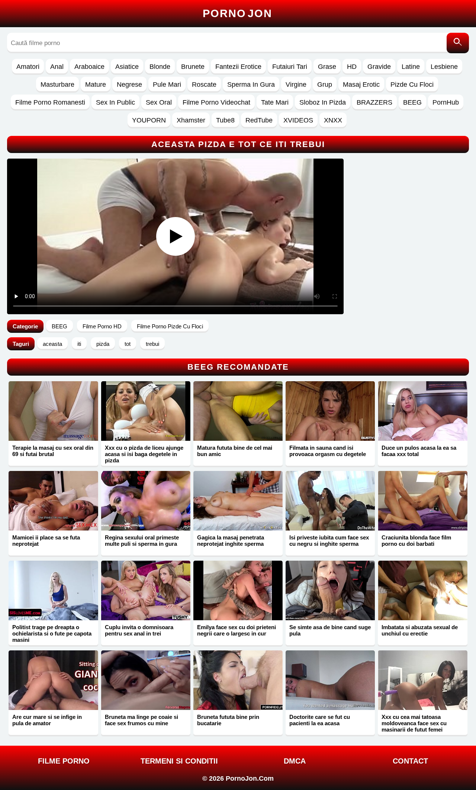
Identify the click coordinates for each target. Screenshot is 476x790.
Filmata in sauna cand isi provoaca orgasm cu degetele (327, 451)
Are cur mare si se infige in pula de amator (47, 720)
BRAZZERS (374, 102)
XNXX (333, 120)
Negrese (129, 84)
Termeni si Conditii (179, 761)
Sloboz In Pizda (322, 102)
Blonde (159, 66)
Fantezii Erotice (238, 66)
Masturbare (57, 84)
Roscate (204, 84)
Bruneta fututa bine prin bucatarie (228, 720)
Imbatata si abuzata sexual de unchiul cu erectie (420, 630)
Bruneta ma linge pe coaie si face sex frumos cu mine (141, 720)
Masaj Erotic (361, 84)
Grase (327, 66)
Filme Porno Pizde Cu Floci (170, 326)
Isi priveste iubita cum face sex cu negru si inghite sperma (329, 540)
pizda (102, 344)
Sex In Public (115, 102)
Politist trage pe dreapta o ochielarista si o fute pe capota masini (51, 633)
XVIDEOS (298, 120)
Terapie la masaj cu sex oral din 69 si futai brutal (52, 451)
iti (79, 344)
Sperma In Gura (251, 84)
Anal (57, 66)
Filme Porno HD (102, 326)
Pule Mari (167, 84)
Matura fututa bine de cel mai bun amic (234, 451)
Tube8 (225, 120)
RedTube (259, 120)
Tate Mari (275, 102)
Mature (95, 84)
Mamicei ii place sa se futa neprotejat (46, 540)
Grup (324, 84)
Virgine (296, 84)
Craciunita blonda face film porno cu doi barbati (416, 540)
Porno (237, 13)
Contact (410, 761)
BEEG (412, 102)
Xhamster (191, 120)
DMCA (295, 761)
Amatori (27, 66)
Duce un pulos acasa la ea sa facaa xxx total (419, 451)
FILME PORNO (64, 761)
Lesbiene (444, 66)
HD (352, 66)
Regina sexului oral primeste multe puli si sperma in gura (142, 540)
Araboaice (89, 66)
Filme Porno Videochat (216, 102)
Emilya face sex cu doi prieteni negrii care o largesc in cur (236, 630)
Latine (411, 66)
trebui (152, 344)
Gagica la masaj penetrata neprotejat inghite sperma (230, 540)
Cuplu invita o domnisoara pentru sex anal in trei (139, 630)
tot (128, 344)
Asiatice (127, 66)
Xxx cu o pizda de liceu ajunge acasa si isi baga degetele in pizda (144, 454)
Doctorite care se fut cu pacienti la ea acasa (319, 720)
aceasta (52, 344)
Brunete (193, 66)
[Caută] (458, 43)
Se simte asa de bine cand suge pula (330, 630)
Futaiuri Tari (289, 66)
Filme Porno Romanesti (50, 102)
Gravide (379, 66)
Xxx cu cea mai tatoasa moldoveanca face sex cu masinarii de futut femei (414, 723)
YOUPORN (149, 120)
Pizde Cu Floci (412, 84)
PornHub (445, 102)
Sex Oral (159, 102)
